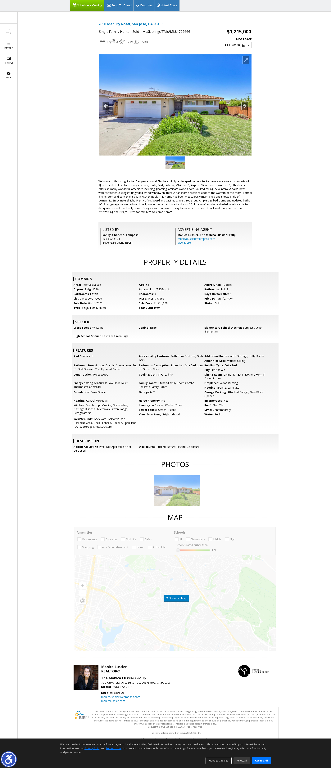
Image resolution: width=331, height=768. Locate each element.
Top (8, 33)
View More (184, 242)
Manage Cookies (218, 760)
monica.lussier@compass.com (196, 239)
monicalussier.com (113, 701)
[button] (8, 759)
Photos (8, 62)
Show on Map (178, 598)
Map (8, 77)
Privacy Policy (92, 748)
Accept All (261, 760)
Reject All (242, 760)
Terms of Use (113, 748)
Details (8, 48)
